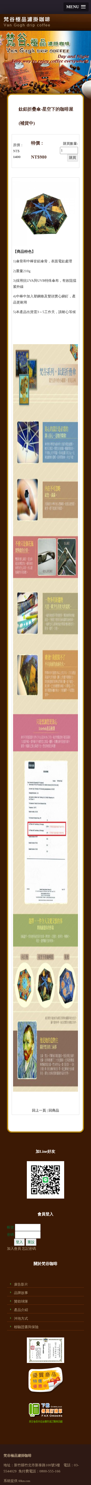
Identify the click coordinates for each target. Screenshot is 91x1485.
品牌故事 (21, 1293)
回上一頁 (39, 1110)
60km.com (24, 1481)
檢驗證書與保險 (26, 1327)
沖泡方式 (21, 1318)
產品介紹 (21, 1310)
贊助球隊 (21, 1301)
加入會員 (14, 1248)
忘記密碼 (29, 1248)
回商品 (54, 1110)
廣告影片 (21, 1284)
